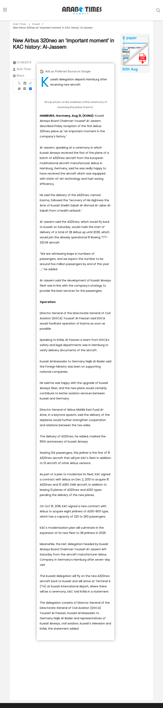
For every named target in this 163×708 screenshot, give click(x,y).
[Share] (30, 88)
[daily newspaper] (135, 56)
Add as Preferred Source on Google (67, 71)
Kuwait (36, 24)
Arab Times (19, 24)
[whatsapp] (19, 90)
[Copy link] (30, 84)
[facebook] (25, 90)
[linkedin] (25, 84)
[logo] (81, 10)
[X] (19, 84)
